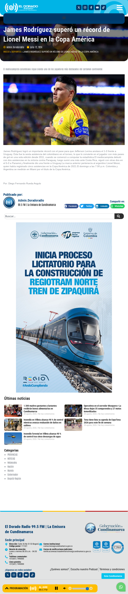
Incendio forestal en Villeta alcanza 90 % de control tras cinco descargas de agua (42, 435)
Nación (11, 466)
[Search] (119, 216)
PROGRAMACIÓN (19, 588)
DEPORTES (16, 51)
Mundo (11, 470)
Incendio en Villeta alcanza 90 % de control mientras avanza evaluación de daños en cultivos (43, 422)
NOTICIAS (11, 458)
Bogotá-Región (14, 478)
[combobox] (59, 216)
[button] (64, 17)
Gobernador (13, 474)
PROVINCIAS (13, 454)
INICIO (6, 51)
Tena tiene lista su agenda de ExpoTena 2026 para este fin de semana (102, 421)
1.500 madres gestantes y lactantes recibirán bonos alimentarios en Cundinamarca (40, 408)
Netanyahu (12, 462)
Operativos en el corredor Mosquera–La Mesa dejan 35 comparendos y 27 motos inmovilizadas (102, 408)
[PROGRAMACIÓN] (7, 588)
